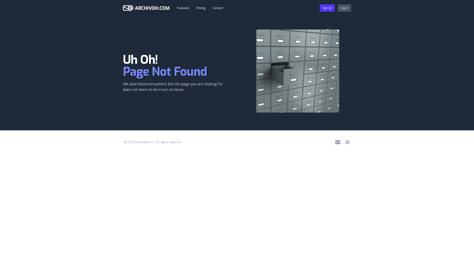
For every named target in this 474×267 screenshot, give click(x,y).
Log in (344, 8)
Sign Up (327, 8)
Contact (218, 8)
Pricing (201, 8)
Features (183, 8)
